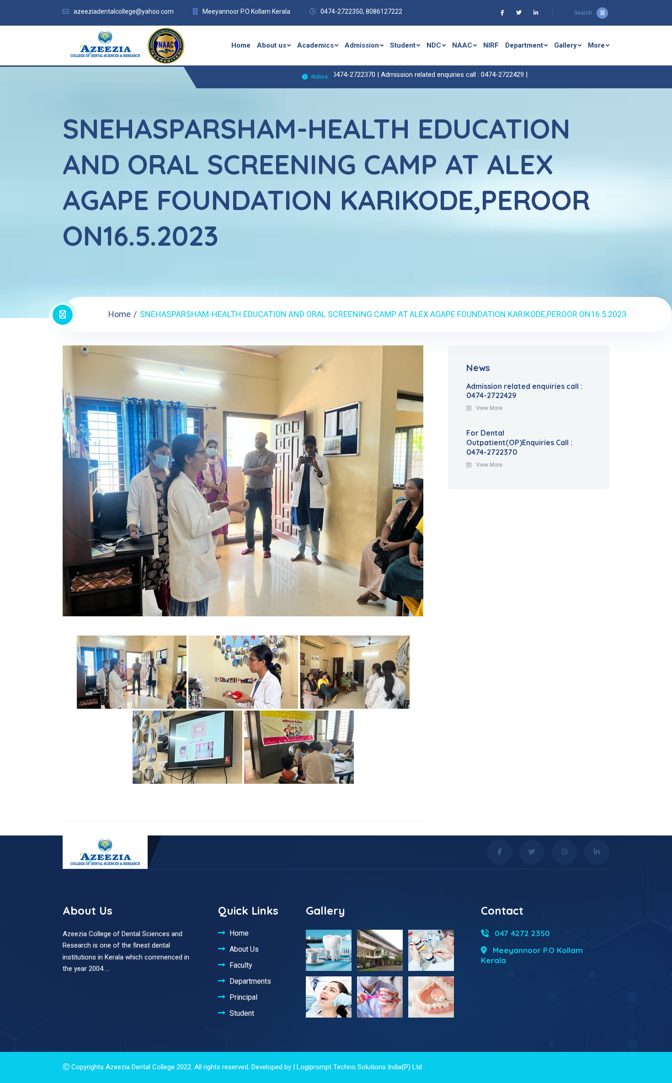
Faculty (240, 965)
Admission (362, 45)
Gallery (565, 45)
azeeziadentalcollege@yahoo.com (124, 11)
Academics (315, 45)
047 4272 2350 (521, 933)
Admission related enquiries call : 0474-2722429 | (421, 74)
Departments (250, 981)
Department (524, 45)
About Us (244, 949)
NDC (434, 45)
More (596, 45)
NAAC (462, 45)
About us (271, 45)
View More (489, 408)
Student (403, 45)
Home (241, 45)
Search (583, 13)
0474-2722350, (342, 11)
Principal (243, 997)
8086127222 (384, 11)
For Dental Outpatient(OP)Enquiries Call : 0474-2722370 (519, 442)
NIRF (491, 45)
